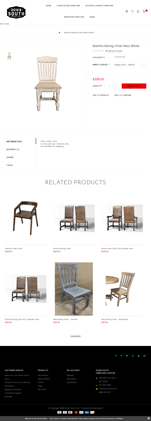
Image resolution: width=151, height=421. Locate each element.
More (92, 17)
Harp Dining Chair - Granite (65, 319)
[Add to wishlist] (12, 255)
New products (44, 379)
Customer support (13, 393)
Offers (41, 382)
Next (9, 66)
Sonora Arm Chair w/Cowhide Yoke (117, 248)
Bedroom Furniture (74, 17)
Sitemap (8, 396)
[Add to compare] (17, 255)
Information (14, 141)
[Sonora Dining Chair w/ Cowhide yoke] (25, 289)
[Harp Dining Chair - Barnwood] (122, 289)
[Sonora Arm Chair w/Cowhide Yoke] (122, 218)
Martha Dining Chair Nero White (79, 32)
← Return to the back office (35, 418)
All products (43, 375)
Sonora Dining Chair (62, 248)
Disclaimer (9, 386)
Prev (9, 46)
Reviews (13, 149)
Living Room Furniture (68, 5)
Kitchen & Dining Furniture (99, 5)
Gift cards (4, 24)
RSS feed (42, 389)
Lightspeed (98, 408)
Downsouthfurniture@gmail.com (108, 390)
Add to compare (122, 95)
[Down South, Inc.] (16, 11)
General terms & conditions (17, 382)
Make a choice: (101, 64)
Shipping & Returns (13, 389)
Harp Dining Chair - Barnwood (114, 319)
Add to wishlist (101, 95)
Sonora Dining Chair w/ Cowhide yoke (22, 319)
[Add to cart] (6, 255)
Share (10, 157)
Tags (9, 165)
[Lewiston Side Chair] (25, 218)
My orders (71, 379)
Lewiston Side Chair (13, 248)
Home (48, 5)
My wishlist (72, 382)
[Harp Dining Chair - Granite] (74, 289)
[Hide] (148, 418)
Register (70, 375)
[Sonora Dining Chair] (74, 218)
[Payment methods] (59, 412)
